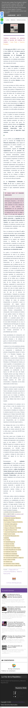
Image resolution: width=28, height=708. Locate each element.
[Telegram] (1, 22)
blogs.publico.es (13, 569)
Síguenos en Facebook (19, 694)
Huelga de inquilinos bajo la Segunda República (16, 636)
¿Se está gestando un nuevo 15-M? (14, 646)
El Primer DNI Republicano (14, 583)
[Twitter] (1, 16)
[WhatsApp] (1, 19)
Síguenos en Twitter (19, 697)
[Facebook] (1, 13)
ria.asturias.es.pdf (19, 514)
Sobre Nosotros (20, 693)
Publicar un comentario (8, 671)
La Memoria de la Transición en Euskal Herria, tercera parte (14, 595)
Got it (19, 15)
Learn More (11, 15)
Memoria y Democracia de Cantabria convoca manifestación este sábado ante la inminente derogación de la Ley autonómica (14, 609)
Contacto (19, 691)
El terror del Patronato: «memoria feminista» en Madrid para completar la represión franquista (16, 624)
